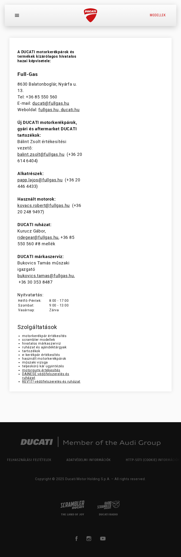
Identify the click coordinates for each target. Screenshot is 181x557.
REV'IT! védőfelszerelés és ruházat (51, 381)
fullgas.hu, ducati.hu (59, 109)
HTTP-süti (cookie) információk (153, 459)
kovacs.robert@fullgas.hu (43, 205)
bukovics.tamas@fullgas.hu (45, 275)
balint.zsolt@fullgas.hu (40, 154)
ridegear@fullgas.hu (37, 237)
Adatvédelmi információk (88, 459)
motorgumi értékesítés (41, 370)
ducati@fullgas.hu (50, 103)
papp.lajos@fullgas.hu (40, 179)
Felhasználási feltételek (29, 459)
